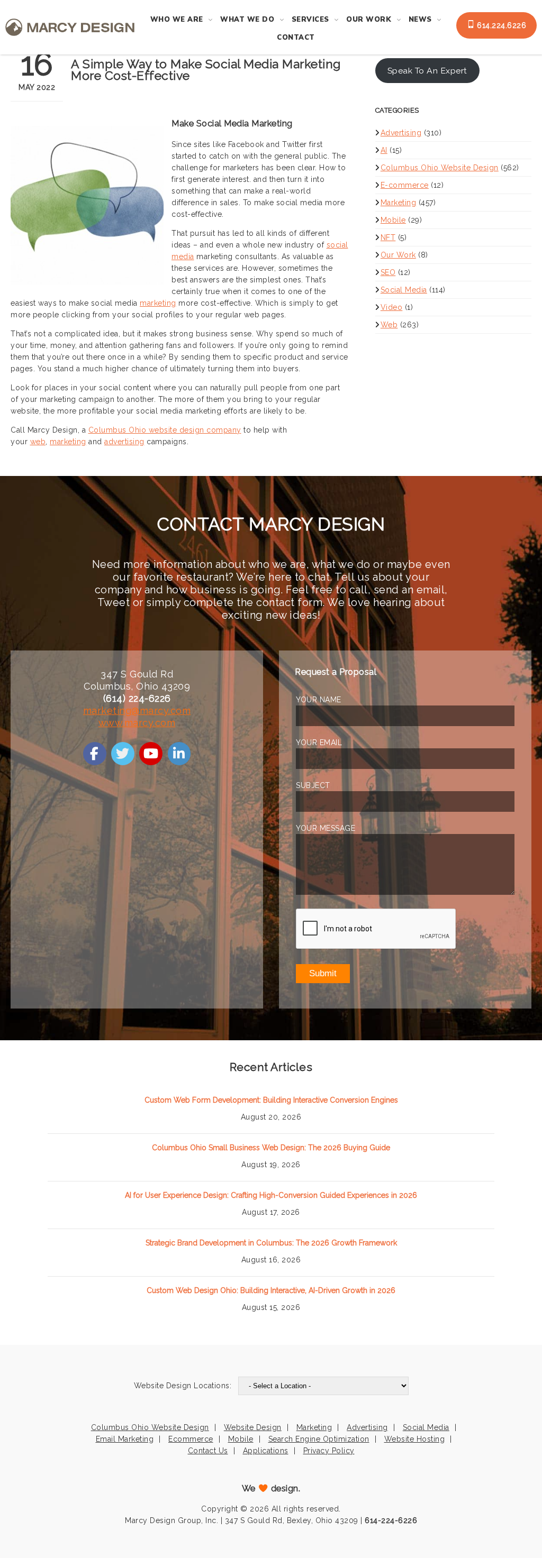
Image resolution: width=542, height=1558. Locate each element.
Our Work (368, 19)
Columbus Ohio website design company (164, 430)
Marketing (399, 202)
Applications (265, 1450)
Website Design (253, 1427)
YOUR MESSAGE (325, 828)
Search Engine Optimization (318, 1439)
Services (310, 19)
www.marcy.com (137, 722)
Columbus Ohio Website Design (440, 167)
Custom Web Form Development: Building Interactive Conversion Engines (271, 1100)
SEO (388, 272)
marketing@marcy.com (137, 710)
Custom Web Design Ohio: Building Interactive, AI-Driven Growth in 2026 (271, 1290)
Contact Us (208, 1450)
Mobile (393, 220)
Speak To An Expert (427, 71)
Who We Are (176, 19)
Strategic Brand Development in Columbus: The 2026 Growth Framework (271, 1243)
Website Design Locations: (183, 1385)
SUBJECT (313, 785)
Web (389, 324)
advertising (124, 441)
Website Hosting (414, 1439)
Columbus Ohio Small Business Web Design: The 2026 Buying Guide (271, 1147)
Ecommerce (190, 1439)
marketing (158, 303)
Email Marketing (125, 1439)
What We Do (247, 19)
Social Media (404, 290)
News (420, 19)
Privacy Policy (329, 1450)
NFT (388, 237)
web (38, 441)
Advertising (401, 133)
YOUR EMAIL (319, 742)
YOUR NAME (318, 699)
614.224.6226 (501, 25)
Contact (296, 37)
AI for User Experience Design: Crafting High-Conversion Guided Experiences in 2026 (271, 1195)
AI (384, 150)
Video (392, 307)
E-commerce (405, 185)
